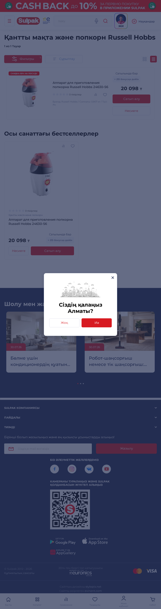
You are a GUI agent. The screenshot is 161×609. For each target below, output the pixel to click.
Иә (97, 323)
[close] (112, 277)
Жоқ (64, 323)
